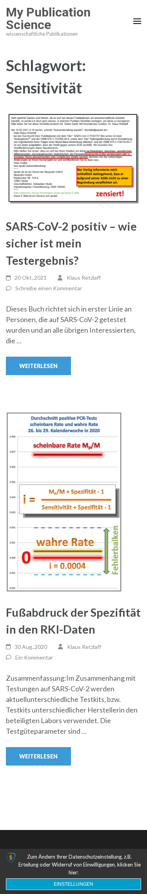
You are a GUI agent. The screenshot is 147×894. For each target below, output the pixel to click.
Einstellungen (73, 884)
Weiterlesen (38, 366)
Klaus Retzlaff (84, 277)
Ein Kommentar (34, 657)
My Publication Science (48, 18)
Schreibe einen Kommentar (48, 288)
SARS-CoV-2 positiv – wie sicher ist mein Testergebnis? (71, 243)
